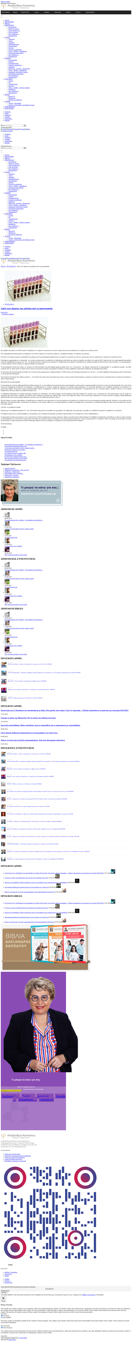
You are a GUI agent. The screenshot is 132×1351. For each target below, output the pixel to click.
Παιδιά (7, 1276)
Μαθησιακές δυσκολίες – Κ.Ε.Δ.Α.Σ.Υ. (17, 470)
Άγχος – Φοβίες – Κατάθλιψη (18, 51)
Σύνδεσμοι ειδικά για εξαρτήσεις (15, 1157)
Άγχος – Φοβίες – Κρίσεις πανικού (19, 88)
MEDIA (68, 12)
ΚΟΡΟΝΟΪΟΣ (9, 108)
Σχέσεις (11, 81)
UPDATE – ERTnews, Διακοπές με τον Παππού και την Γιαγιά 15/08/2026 (25, 698)
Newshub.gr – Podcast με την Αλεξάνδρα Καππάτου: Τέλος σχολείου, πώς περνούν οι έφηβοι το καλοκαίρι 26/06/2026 (34, 821)
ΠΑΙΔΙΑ (36, 12)
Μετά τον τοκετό (14, 29)
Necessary (6, 1316)
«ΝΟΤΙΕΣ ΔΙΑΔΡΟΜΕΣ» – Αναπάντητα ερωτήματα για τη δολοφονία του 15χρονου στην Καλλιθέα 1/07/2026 (32, 844)
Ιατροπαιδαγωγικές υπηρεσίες (14, 473)
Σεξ (10, 82)
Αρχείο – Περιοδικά (15, 103)
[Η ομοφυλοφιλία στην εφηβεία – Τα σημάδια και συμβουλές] (7, 516)
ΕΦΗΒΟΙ (46, 12)
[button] (11, 1091)
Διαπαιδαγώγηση (14, 44)
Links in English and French (13, 1159)
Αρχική (7, 20)
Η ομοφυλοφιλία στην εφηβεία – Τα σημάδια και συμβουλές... (24, 520)
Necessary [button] (4, 1314)
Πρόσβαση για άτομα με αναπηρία (15, 1161)
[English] (9, 129)
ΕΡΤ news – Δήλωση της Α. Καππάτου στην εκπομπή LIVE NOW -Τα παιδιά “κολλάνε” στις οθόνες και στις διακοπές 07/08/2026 (37, 799)
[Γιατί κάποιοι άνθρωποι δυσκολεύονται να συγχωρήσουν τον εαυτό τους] (58, 887)
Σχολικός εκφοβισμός (15, 49)
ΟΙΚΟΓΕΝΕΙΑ (25, 12)
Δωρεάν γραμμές (10, 468)
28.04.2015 (4, 312)
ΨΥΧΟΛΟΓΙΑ (11, 266)
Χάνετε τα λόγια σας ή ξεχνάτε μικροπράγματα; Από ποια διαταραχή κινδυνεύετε (33, 740)
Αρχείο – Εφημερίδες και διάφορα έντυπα (21, 105)
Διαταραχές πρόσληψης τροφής (18, 72)
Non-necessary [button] (5, 1326)
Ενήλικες (7, 1281)
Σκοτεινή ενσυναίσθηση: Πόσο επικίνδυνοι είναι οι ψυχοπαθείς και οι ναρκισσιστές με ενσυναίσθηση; (40, 725)
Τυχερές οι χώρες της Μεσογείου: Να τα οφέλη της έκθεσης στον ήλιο (28, 718)
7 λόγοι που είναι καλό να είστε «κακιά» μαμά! (19, 529)
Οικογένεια (8, 1274)
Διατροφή (11, 42)
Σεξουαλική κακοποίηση (16, 53)
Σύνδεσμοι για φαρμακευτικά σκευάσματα (18, 1156)
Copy (23, 1338)
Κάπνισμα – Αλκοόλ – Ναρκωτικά (19, 68)
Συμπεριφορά (13, 46)
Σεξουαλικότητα (13, 63)
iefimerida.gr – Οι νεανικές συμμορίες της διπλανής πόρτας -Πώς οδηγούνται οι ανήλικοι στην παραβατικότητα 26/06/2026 (35, 859)
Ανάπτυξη (12, 39)
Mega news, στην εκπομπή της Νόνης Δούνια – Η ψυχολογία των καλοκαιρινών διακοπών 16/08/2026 (31, 689)
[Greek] (3, 129)
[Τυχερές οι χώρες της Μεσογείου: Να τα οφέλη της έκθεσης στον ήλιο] (57, 878)
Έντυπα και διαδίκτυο (15, 100)
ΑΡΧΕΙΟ (78, 12)
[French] (15, 129)
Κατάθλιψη (12, 89)
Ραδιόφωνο (12, 98)
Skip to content (5, 1)
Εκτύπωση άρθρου (8, 314)
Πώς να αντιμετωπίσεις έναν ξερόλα (16, 555)
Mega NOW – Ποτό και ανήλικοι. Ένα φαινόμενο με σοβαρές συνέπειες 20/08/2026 (27, 681)
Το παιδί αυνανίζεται (11, 537)
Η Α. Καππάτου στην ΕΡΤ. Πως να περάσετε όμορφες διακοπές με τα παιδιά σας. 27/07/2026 (28, 806)
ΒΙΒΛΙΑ (15, 12)
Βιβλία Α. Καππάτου (11, 1272)
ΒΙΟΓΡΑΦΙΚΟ (6, 12)
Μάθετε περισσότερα (88, 1295)
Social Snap (12, 1340)
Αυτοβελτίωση (13, 84)
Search (3, 125)
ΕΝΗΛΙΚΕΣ (57, 12)
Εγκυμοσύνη (12, 27)
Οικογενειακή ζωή (14, 30)
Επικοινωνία (8, 1282)
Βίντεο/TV (12, 96)
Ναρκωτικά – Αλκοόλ (11, 475)
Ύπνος (11, 41)
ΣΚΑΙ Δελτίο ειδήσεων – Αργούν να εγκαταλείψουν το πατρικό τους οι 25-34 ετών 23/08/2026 (30, 664)
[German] (21, 129)
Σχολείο (11, 48)
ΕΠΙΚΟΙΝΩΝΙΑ (90, 12)
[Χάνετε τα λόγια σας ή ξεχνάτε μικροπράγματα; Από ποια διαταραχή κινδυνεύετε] (64, 892)
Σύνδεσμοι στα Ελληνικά (12, 1154)
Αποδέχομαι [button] (99, 1295)
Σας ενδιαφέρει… (14, 34)
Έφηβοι (7, 1279)
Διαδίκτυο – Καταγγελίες (12, 472)
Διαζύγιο (11, 86)
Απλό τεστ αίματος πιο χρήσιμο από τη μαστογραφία (26, 308)
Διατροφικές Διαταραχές (12, 477)
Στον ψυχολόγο (13, 32)
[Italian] (27, 129)
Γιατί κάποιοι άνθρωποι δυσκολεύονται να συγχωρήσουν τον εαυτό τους (29, 733)
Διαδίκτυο (12, 67)
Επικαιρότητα (13, 36)
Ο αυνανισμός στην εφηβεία (13, 546)
